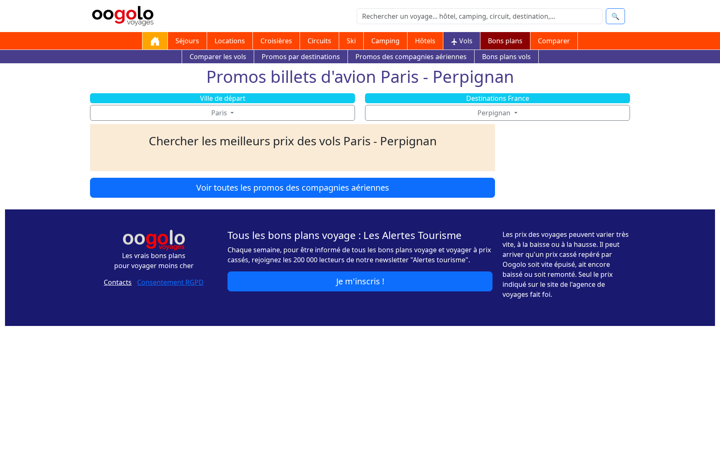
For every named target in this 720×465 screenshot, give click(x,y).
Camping (385, 40)
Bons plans (505, 40)
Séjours (187, 40)
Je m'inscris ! (360, 281)
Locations (230, 40)
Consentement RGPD (170, 282)
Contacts (118, 282)
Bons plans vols (506, 56)
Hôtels (425, 40)
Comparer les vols (218, 56)
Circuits (319, 40)
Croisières (276, 40)
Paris (220, 112)
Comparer (554, 40)
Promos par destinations (301, 56)
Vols (465, 40)
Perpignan (495, 112)
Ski (351, 40)
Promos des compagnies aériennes (411, 56)
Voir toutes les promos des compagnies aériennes (292, 187)
